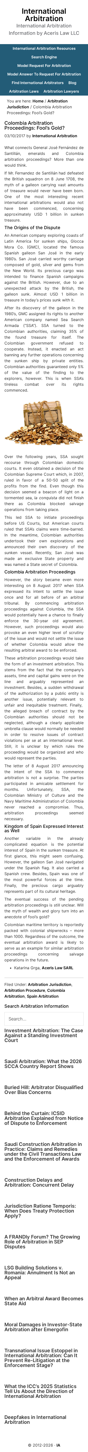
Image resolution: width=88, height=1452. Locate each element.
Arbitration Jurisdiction (49, 984)
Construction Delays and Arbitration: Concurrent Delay (39, 1182)
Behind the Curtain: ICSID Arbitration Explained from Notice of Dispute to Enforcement (43, 1118)
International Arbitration (44, 15)
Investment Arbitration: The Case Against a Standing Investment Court (43, 1035)
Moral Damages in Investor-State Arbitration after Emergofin (43, 1327)
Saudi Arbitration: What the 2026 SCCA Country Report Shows (43, 1063)
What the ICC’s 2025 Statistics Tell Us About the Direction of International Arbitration (40, 1391)
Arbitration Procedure (24, 990)
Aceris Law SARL (57, 967)
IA (58, 1445)
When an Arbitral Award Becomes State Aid (43, 1301)
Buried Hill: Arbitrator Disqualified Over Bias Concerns (43, 1089)
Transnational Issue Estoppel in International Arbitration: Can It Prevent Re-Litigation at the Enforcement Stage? (41, 1358)
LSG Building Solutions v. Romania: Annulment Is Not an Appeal (39, 1272)
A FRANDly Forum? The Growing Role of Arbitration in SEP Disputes (42, 1242)
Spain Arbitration (43, 996)
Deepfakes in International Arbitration (35, 1419)
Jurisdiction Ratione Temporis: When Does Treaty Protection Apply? (40, 1211)
